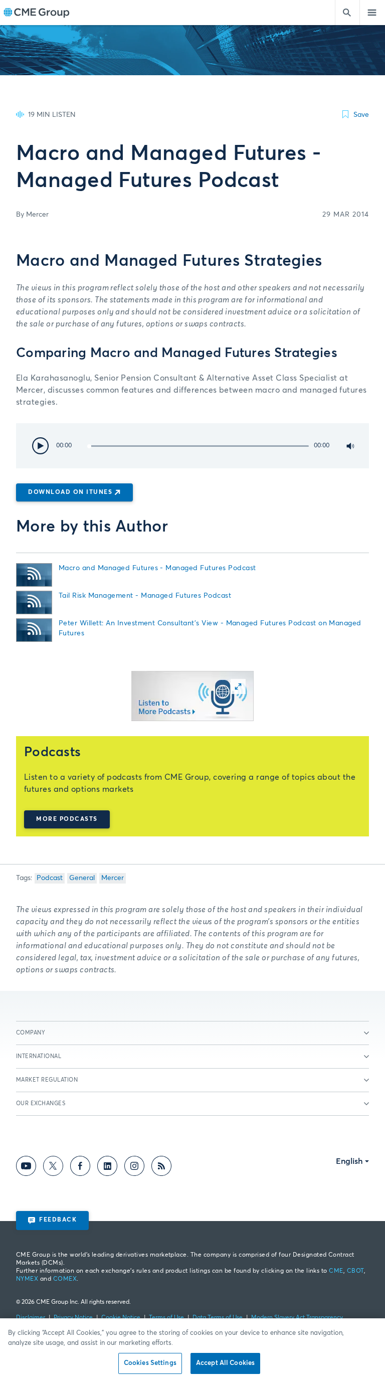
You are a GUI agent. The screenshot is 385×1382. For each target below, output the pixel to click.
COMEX (65, 1279)
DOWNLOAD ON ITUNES (70, 492)
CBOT (355, 1271)
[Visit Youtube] (26, 1168)
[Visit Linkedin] (107, 1168)
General (82, 878)
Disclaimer (30, 1318)
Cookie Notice (120, 1318)
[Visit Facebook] (80, 1168)
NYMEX (27, 1279)
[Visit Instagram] (134, 1168)
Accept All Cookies (225, 1363)
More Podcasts (67, 819)
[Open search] (347, 12)
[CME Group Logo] (36, 13)
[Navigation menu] (372, 12)
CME (336, 1271)
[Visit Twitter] (53, 1168)
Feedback (58, 1220)
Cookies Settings (150, 1363)
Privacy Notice (73, 1318)
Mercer (112, 878)
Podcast (50, 878)
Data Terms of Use (217, 1318)
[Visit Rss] (161, 1168)
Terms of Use (166, 1318)
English (349, 1161)
